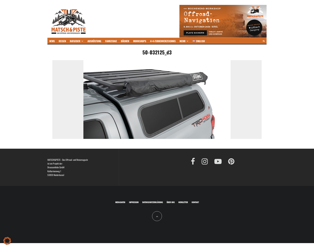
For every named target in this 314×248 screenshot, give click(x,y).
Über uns (171, 202)
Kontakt (195, 202)
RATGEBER (75, 41)
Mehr (182, 41)
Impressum (134, 202)
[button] (7, 241)
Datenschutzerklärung (152, 202)
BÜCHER (125, 41)
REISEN (62, 41)
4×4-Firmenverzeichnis (163, 41)
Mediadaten (120, 202)
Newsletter (183, 202)
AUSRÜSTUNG (94, 41)
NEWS (52, 41)
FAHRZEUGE (111, 41)
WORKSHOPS (139, 41)
